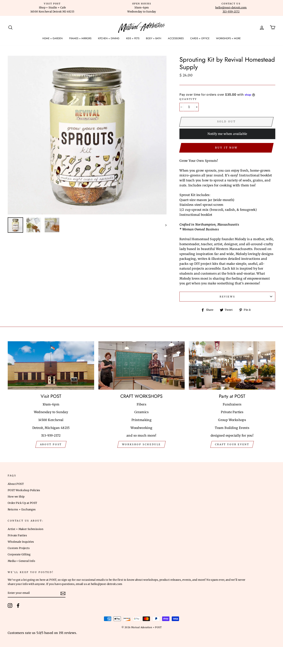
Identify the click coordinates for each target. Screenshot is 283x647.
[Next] (164, 225)
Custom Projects (19, 548)
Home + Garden (52, 38)
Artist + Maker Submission (25, 529)
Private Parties (17, 535)
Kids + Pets (132, 38)
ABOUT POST (51, 444)
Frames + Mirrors (80, 38)
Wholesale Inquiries (21, 541)
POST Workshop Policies (24, 490)
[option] (52, 8)
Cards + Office (199, 38)
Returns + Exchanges (22, 509)
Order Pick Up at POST (22, 503)
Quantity (188, 99)
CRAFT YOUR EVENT (232, 444)
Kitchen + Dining (108, 38)
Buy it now (226, 147)
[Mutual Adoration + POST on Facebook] (18, 605)
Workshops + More (228, 38)
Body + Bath (153, 38)
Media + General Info (21, 561)
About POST (16, 484)
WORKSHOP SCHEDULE (141, 444)
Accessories (176, 38)
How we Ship (16, 496)
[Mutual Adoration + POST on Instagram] (10, 605)
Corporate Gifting (19, 554)
